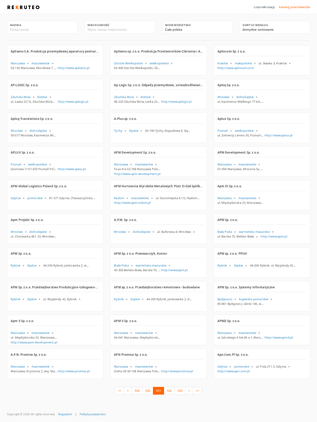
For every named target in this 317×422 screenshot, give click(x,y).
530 (147, 391)
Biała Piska (224, 232)
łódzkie (42, 97)
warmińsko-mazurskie (254, 232)
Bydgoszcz (224, 299)
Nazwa (15, 25)
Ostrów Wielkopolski (128, 63)
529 (137, 391)
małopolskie (243, 63)
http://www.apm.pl (274, 236)
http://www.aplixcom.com (235, 68)
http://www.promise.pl (74, 371)
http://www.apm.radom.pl (132, 203)
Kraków (222, 63)
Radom (119, 198)
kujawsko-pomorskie (253, 299)
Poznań (222, 131)
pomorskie (34, 198)
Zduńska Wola (21, 97)
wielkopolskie (159, 63)
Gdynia (16, 198)
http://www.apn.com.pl (233, 371)
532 (169, 391)
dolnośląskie (245, 97)
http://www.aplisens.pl (73, 68)
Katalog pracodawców (294, 7)
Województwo (178, 25)
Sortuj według (255, 25)
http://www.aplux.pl (278, 135)
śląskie (133, 131)
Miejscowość (98, 25)
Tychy (118, 131)
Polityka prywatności (93, 414)
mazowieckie (40, 63)
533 (180, 391)
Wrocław (223, 97)
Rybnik (15, 265)
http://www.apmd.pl (279, 337)
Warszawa (18, 63)
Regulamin (65, 414)
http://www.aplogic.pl (73, 101)
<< (119, 391)
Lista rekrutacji (264, 7)
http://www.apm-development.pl (137, 174)
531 (158, 391)
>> (197, 391)
